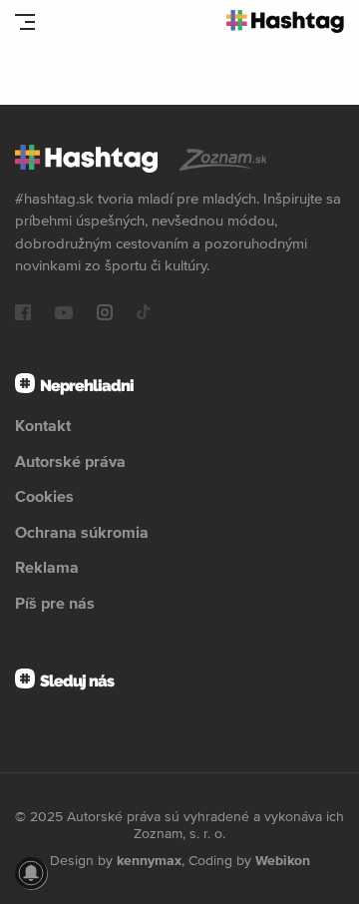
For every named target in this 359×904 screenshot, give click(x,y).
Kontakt (43, 425)
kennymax (149, 860)
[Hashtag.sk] (285, 21)
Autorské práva (70, 461)
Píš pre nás (55, 603)
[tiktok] (144, 314)
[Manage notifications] (31, 873)
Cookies (44, 496)
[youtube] (64, 314)
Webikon (282, 860)
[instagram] (105, 314)
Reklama (47, 567)
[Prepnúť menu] (25, 22)
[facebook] (23, 314)
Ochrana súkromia (82, 532)
